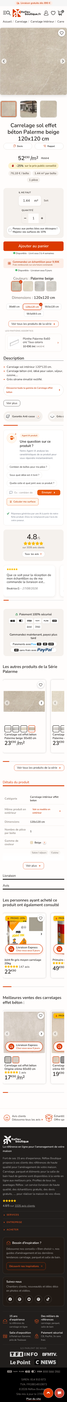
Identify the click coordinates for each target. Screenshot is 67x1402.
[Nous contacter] (59, 1393)
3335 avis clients (25, 1206)
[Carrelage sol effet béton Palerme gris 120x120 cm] (40, 286)
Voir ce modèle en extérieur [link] (41, 811)
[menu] (7, 13)
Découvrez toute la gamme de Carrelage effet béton (29, 390)
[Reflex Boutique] (27, 13)
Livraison (9, 875)
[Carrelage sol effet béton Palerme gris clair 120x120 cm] (51, 286)
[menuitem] (8, 109)
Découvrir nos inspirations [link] (24, 1266)
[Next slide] (62, 61)
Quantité (27, 210)
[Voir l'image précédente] (7, 702)
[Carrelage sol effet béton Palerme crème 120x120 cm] (28, 286)
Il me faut (25, 192)
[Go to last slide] (4, 61)
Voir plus (11, 403)
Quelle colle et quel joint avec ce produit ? (32, 483)
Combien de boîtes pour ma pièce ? (28, 467)
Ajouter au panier (33, 246)
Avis (6, 885)
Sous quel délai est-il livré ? (24, 475)
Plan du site (33, 1399)
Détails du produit (16, 782)
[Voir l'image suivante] (41, 702)
